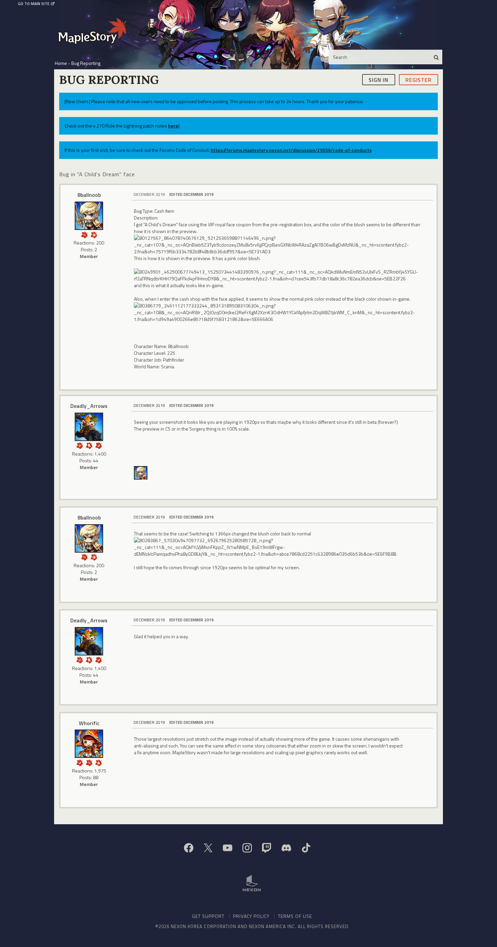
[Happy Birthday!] (98, 762)
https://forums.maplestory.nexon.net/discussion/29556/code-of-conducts (291, 150)
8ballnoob (89, 195)
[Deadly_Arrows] (89, 427)
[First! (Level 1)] (93, 234)
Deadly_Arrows (89, 406)
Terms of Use (295, 916)
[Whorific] (89, 744)
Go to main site (33, 4)
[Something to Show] (79, 444)
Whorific (89, 723)
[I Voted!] (98, 444)
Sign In (378, 79)
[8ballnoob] (89, 216)
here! (174, 125)
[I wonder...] (84, 234)
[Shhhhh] (89, 444)
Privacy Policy (251, 916)
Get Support (208, 916)
